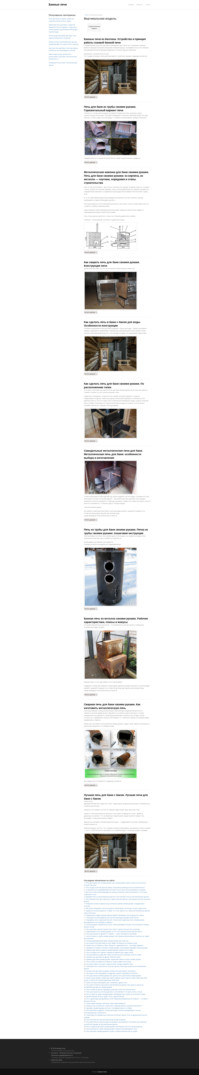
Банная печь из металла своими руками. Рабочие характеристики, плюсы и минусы (116, 620)
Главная (131, 5)
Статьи (147, 5)
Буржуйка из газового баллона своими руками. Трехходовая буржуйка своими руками (116, 948)
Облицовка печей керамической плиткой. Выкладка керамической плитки (112, 918)
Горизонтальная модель (94, 27)
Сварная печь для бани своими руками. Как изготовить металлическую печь (112, 706)
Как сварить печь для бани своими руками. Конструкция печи (112, 263)
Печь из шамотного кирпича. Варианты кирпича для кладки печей (109, 952)
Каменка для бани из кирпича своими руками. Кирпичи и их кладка (109, 950)
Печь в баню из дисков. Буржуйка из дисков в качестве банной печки (110, 989)
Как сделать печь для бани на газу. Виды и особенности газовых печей (111, 943)
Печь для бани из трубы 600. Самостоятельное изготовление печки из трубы (113, 955)
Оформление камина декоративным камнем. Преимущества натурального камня (115, 915)
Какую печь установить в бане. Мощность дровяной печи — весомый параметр (114, 945)
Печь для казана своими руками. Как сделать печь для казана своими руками (113, 976)
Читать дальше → (90, 97)
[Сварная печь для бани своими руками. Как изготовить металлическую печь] (117, 754)
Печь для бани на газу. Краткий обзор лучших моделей (105, 1020)
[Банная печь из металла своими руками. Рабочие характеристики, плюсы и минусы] (117, 654)
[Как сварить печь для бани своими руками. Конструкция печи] (117, 290)
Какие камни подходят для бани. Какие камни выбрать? (106, 1003)
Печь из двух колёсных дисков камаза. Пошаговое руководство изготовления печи (115, 887)
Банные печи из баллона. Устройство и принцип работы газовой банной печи (115, 40)
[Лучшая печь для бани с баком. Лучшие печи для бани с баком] (117, 851)
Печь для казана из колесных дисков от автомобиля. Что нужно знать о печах (114, 992)
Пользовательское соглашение (70, 1053)
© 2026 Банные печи (58, 1048)
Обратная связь (56, 1060)
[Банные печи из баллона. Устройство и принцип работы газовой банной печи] (117, 77)
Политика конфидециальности (62, 1055)
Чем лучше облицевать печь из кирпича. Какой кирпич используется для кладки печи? (116, 908)
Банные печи (58, 4)
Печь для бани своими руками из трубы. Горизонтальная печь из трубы (111, 1031)
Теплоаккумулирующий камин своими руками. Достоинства (107, 941)
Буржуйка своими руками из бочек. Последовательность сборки (109, 1008)
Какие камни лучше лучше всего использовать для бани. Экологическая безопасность (63, 56)
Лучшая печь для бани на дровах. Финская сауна (103, 957)
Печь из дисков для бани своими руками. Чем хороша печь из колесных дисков (114, 1027)
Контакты (54, 1053)
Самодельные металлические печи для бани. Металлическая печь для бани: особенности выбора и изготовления (113, 454)
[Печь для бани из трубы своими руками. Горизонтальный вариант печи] (117, 138)
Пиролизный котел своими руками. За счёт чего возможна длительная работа (114, 932)
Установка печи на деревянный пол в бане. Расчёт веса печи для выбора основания (116, 890)
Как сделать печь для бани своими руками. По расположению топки (114, 385)
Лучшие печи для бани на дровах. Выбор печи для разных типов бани (111, 971)
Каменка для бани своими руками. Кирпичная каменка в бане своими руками (113, 959)
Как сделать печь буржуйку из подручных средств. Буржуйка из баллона (112, 973)
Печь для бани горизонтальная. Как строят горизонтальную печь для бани (113, 929)
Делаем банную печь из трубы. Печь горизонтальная (105, 996)
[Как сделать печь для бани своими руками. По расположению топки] (117, 423)
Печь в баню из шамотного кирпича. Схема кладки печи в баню (108, 962)
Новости (140, 5)
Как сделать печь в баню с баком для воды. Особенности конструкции (112, 323)
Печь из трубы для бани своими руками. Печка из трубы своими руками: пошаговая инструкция (116, 531)
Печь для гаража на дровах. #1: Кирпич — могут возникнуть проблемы (111, 934)
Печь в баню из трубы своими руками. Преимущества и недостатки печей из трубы (115, 994)
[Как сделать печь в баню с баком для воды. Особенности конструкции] (117, 354)
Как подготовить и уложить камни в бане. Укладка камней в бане (109, 964)
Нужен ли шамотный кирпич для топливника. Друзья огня (106, 983)
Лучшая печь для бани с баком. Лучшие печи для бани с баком (116, 796)
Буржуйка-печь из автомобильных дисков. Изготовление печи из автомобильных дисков (117, 897)
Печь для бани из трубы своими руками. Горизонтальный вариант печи (110, 108)
